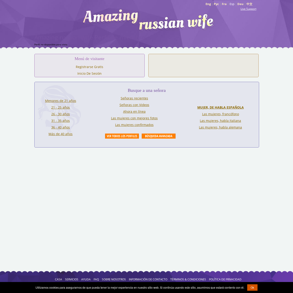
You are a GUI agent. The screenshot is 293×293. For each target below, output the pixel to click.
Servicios (71, 279)
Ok (252, 287)
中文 (249, 4)
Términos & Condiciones (188, 279)
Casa (58, 279)
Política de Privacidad (225, 279)
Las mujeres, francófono (220, 114)
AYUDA (86, 279)
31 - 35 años (60, 120)
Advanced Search (159, 136)
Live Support (248, 9)
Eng (208, 4)
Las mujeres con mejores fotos (134, 118)
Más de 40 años (61, 134)
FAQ (96, 279)
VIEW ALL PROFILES (122, 136)
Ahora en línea (134, 111)
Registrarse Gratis (89, 67)
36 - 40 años (60, 127)
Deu (240, 4)
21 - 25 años (60, 107)
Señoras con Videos (134, 105)
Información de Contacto (148, 279)
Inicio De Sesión (89, 73)
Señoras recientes (134, 98)
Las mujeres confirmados (134, 125)
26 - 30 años (60, 114)
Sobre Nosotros (114, 279)
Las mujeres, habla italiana (220, 120)
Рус (216, 4)
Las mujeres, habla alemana (220, 127)
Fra (224, 4)
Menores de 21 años (60, 101)
